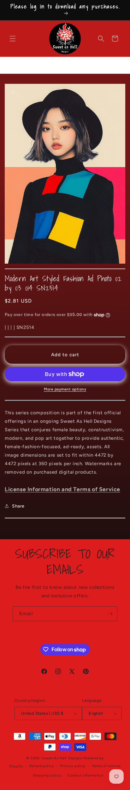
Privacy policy (73, 766)
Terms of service (106, 766)
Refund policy (41, 766)
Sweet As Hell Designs (62, 758)
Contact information (85, 775)
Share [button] (18, 506)
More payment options (65, 389)
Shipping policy (47, 775)
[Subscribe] (110, 613)
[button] (13, 39)
